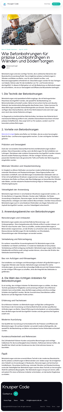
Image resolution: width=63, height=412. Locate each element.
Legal (58, 406)
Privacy (48, 406)
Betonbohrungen (8, 134)
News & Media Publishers (9, 49)
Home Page (7, 400)
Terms (53, 406)
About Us (42, 406)
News (16, 400)
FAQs (22, 400)
